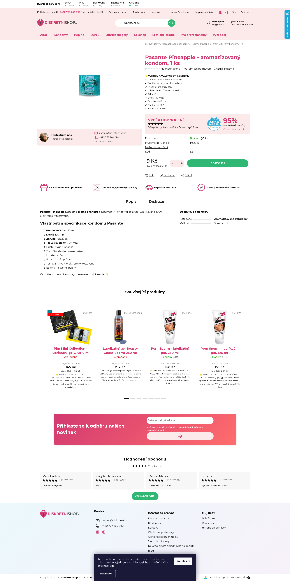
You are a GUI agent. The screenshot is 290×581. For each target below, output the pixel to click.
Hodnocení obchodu (178, 12)
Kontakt (156, 12)
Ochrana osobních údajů (163, 536)
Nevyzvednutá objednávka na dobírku (171, 546)
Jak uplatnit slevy (158, 541)
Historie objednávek (214, 527)
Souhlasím (183, 561)
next (247, 353)
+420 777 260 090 (109, 137)
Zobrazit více (145, 496)
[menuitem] (44, 35)
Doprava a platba (117, 12)
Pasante (229, 68)
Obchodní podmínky (161, 532)
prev (42, 353)
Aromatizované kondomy (231, 219)
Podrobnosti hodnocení (197, 68)
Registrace (218, 24)
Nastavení (106, 573)
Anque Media (238, 577)
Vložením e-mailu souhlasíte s (175, 429)
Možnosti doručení (156, 147)
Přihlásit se (208, 518)
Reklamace (139, 12)
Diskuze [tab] (156, 201)
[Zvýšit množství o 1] (181, 163)
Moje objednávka (204, 12)
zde (112, 565)
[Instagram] (225, 12)
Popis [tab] (131, 201)
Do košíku (218, 163)
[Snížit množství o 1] (172, 163)
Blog (151, 550)
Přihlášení (218, 21)
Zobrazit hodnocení (233, 129)
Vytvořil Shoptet (218, 577)
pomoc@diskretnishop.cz (112, 133)
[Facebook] (219, 12)
